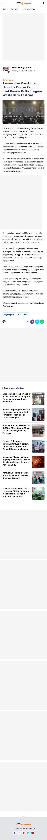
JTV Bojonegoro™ (30, 828)
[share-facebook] (32, 322)
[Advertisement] (23, 37)
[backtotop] (23, 818)
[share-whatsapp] (42, 322)
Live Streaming (28, 9)
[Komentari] (4, 322)
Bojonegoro (8, 80)
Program (15, 9)
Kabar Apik (23, 315)
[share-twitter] (37, 322)
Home (5, 9)
